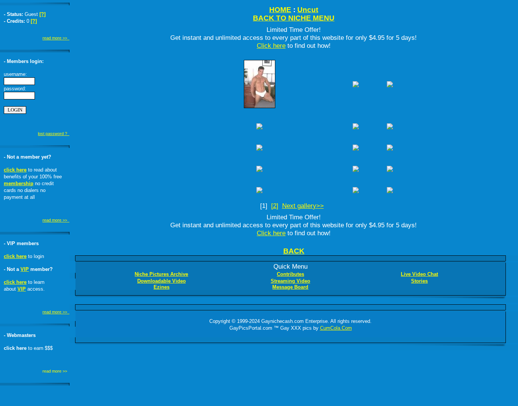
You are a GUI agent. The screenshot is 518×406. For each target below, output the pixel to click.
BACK (294, 251)
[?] (42, 14)
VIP (24, 269)
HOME (280, 10)
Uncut (307, 10)
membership (18, 183)
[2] (274, 205)
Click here (271, 45)
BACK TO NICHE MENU (293, 18)
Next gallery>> (303, 205)
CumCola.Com (336, 328)
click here (15, 170)
